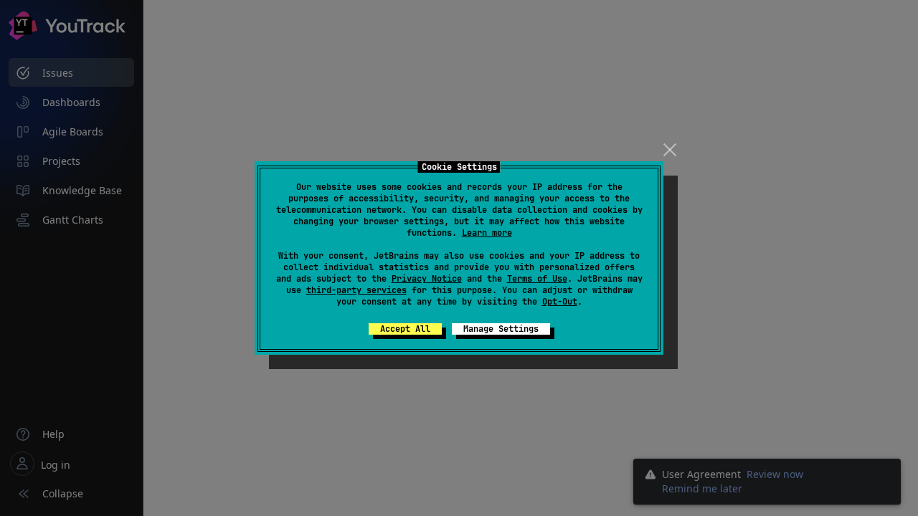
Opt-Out (559, 301)
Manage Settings (501, 329)
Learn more (487, 233)
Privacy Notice (427, 279)
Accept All (405, 329)
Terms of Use (537, 279)
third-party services (356, 290)
